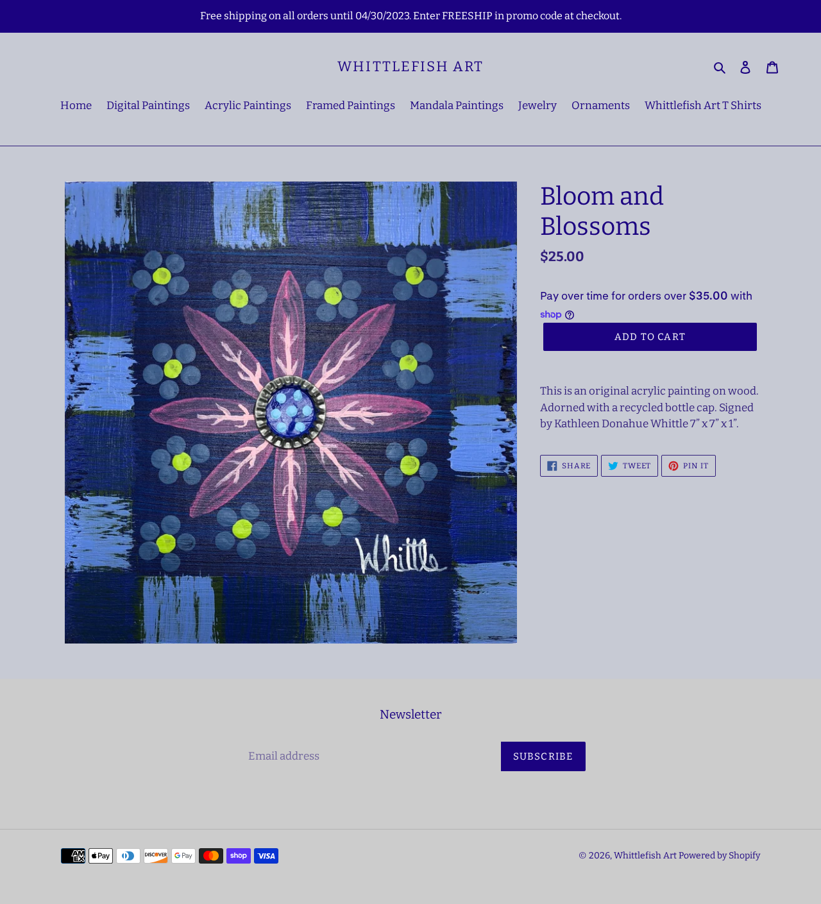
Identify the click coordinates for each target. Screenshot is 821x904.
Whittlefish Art (410, 66)
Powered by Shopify (719, 855)
